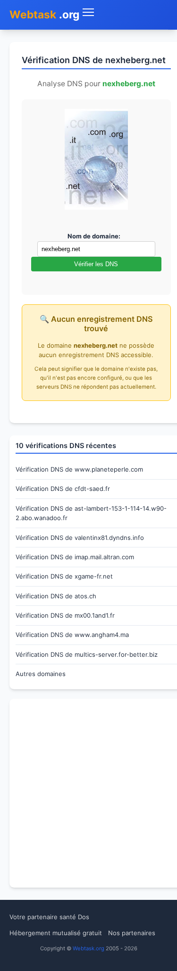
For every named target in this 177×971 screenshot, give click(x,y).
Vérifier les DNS (96, 264)
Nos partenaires (131, 933)
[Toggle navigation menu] (123, 12)
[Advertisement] (88, 793)
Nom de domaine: (93, 236)
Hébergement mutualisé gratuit (55, 933)
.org (44, 14)
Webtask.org (88, 948)
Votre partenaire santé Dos (49, 917)
